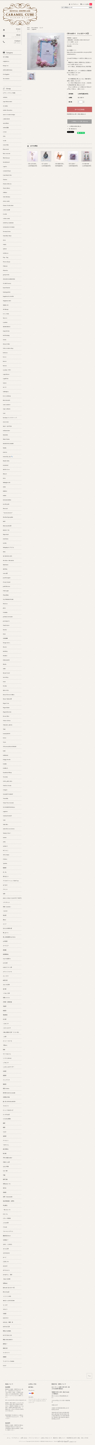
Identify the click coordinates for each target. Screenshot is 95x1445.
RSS (82, 1438)
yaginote (34, 29)
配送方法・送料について (59, 1438)
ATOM (86, 1438)
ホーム (8, 1438)
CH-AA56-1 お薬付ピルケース (77, 164)
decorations (34, 27)
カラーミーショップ (22, 1441)
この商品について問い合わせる (79, 121)
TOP (28, 27)
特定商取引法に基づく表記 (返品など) (76, 114)
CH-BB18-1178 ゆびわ (61, 164)
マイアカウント (74, 4)
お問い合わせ (24, 1438)
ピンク (41, 27)
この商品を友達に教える (75, 126)
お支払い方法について (46, 1438)
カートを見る (86, 4)
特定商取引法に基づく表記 (73, 1438)
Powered (55, 1441)
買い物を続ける (73, 128)
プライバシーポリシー (34, 1438)
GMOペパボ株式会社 (41, 1441)
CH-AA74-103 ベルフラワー (36, 164)
